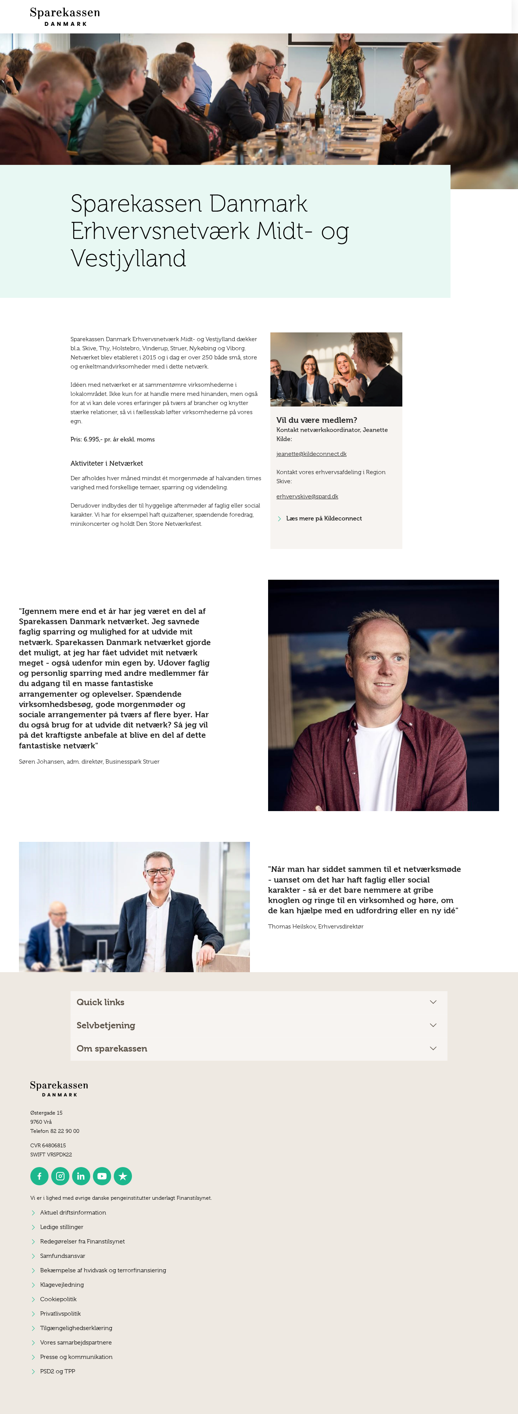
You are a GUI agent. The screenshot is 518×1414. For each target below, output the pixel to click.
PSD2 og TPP (57, 1371)
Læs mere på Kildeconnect (324, 518)
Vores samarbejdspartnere (76, 1342)
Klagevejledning (62, 1284)
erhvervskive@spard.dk (307, 496)
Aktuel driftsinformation (73, 1212)
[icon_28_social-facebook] (39, 1176)
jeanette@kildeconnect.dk (311, 454)
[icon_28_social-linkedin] (81, 1176)
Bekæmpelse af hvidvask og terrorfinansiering (103, 1270)
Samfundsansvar (62, 1256)
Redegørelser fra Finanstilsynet (82, 1241)
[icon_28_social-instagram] (60, 1176)
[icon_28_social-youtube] (102, 1176)
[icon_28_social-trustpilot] (123, 1176)
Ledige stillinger (61, 1227)
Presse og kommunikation (76, 1357)
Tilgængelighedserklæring (76, 1328)
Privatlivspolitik (60, 1313)
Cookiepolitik (58, 1299)
